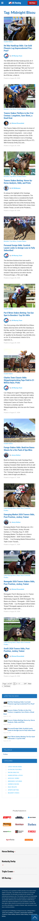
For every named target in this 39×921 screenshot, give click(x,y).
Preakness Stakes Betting (8, 914)
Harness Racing (13, 784)
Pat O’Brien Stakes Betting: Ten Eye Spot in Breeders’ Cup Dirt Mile (19, 314)
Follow (5, 754)
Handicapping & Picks (15, 775)
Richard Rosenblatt (18, 123)
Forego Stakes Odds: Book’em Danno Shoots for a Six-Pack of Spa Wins (19, 448)
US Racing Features (15, 769)
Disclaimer (17, 912)
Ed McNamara (16, 188)
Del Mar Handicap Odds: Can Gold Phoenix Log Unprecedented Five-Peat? (18, 48)
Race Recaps (12, 787)
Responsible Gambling (26, 912)
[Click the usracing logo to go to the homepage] (15, 3)
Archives (7, 686)
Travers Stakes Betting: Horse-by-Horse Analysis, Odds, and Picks (18, 181)
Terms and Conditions (7, 912)
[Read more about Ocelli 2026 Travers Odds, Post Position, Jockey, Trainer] (19, 629)
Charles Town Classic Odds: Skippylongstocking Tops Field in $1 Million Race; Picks (19, 380)
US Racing (13, 910)
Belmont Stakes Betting (22, 914)
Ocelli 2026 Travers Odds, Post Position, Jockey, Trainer (17, 649)
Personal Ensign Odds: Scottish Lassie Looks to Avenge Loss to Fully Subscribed (19, 248)
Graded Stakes (8, 41)
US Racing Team (17, 56)
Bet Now (32, 3)
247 (10, 684)
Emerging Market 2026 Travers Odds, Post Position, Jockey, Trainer (19, 515)
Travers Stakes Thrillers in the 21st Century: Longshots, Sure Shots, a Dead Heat (18, 115)
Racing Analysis (13, 772)
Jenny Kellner (16, 455)
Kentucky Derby (13, 778)
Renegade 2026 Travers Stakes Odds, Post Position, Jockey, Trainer (19, 582)
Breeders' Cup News (10, 109)
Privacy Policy (31, 910)
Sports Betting (13, 790)
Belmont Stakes (13, 793)
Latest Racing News (10, 508)
